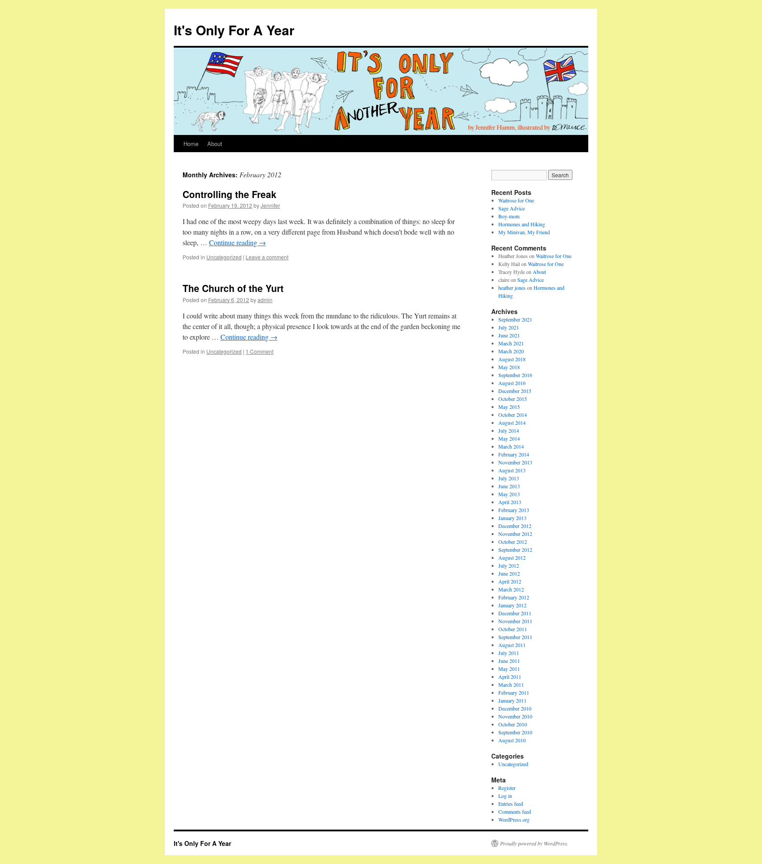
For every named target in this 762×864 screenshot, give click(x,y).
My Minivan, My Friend (524, 232)
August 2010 (512, 740)
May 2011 (509, 668)
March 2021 (511, 343)
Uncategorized (224, 257)
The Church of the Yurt (233, 288)
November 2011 (515, 621)
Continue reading (237, 242)
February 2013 (513, 509)
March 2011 (511, 684)
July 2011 (508, 652)
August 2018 (512, 359)
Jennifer (270, 205)
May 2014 (509, 438)
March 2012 (511, 589)
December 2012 (514, 525)
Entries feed (510, 803)
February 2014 (513, 454)
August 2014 (512, 422)
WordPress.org (514, 819)
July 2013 (508, 478)
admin (265, 299)
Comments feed (514, 811)
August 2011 (512, 644)
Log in (505, 795)
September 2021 (515, 319)
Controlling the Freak (229, 194)
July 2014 (508, 430)
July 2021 (508, 327)
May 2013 (509, 493)
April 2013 (509, 501)
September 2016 (515, 374)
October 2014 (512, 414)
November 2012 (515, 533)
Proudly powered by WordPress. (534, 843)
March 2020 (511, 351)
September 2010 (515, 732)
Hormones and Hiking (521, 224)
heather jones (512, 287)
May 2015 (509, 406)
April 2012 (509, 581)
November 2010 (515, 716)
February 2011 (513, 692)
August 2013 (512, 470)
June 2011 (509, 660)
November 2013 (515, 462)
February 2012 (513, 597)
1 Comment (259, 351)
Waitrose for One (516, 200)
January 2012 (512, 605)
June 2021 (509, 335)
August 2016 (512, 382)
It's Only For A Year (234, 29)
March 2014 (511, 446)
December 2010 (514, 708)
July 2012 (508, 565)
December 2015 (514, 390)
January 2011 (512, 700)
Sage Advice (511, 208)
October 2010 (512, 724)
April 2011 (509, 676)
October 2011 (512, 628)
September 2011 (515, 636)
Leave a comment (267, 257)
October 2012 (512, 541)
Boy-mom (508, 216)
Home (190, 143)
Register (506, 787)
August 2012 (512, 557)
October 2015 (512, 398)
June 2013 (509, 486)
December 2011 (514, 613)
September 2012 (515, 549)
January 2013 (512, 517)
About (214, 143)
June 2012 (509, 573)
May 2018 (509, 366)
